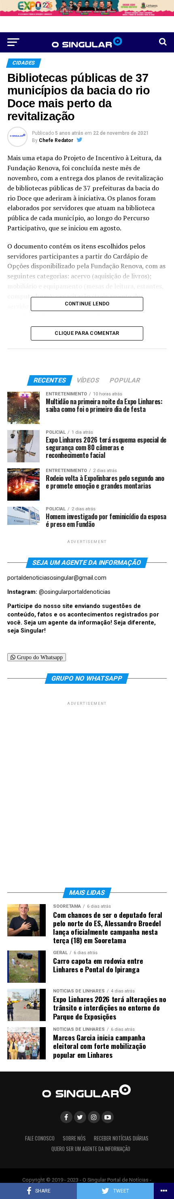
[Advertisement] (87, 794)
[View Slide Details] (87, 8)
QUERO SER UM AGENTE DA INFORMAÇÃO (90, 1149)
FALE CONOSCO (40, 1138)
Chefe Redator (56, 140)
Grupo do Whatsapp (39, 657)
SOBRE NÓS (74, 1138)
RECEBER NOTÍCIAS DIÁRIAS (121, 1138)
